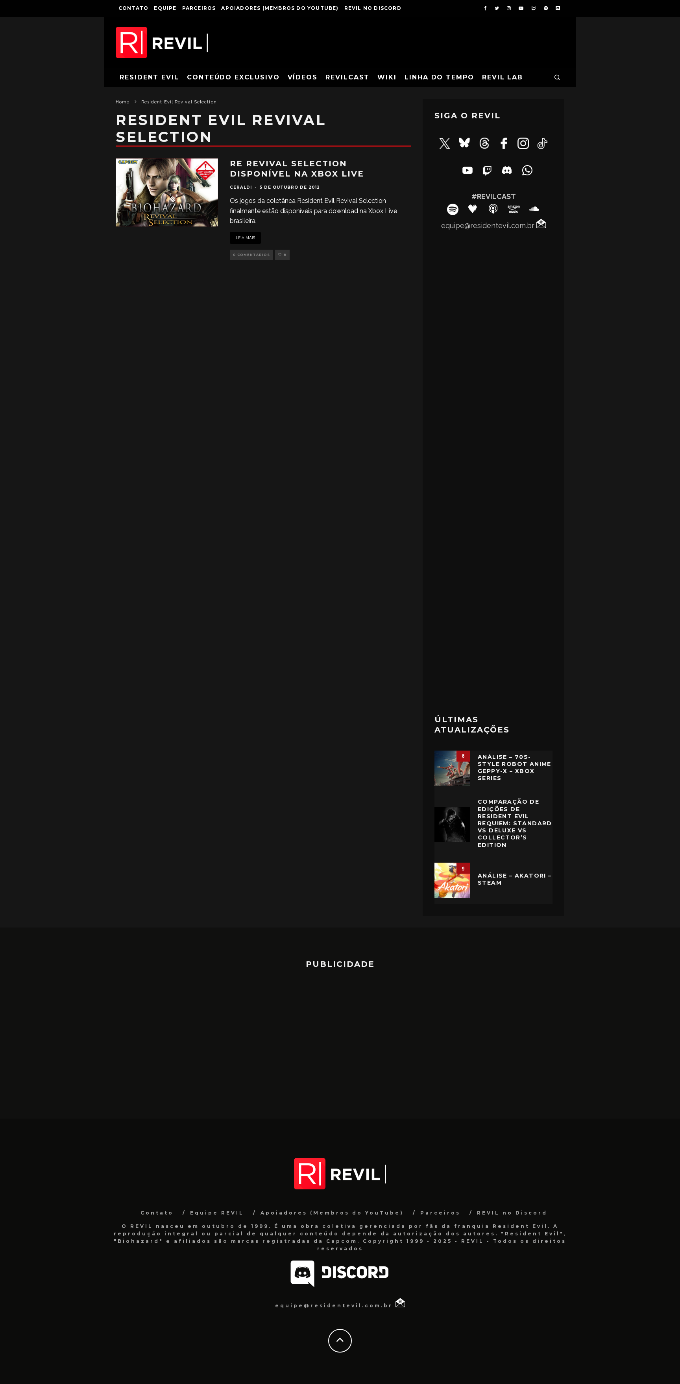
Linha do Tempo (439, 77)
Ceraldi (241, 187)
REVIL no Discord (372, 8)
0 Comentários (251, 255)
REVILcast (347, 77)
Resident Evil (149, 77)
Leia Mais (245, 238)
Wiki (387, 77)
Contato (133, 8)
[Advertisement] (493, 581)
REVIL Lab (502, 77)
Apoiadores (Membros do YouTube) (279, 8)
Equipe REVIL (217, 1213)
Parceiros (199, 8)
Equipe (165, 8)
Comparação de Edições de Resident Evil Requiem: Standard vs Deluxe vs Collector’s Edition (515, 823)
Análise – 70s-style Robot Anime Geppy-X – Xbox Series (514, 767)
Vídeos (303, 77)
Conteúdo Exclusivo (233, 77)
